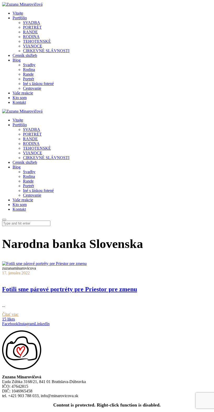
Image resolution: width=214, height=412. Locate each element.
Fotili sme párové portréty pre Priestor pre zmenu (69, 289)
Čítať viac (10, 314)
